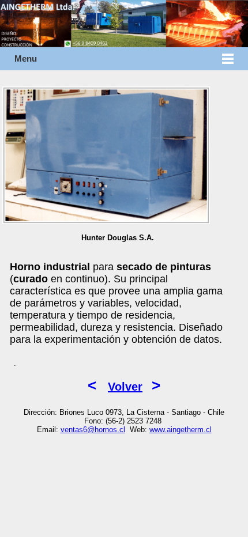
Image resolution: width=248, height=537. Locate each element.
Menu (25, 58)
